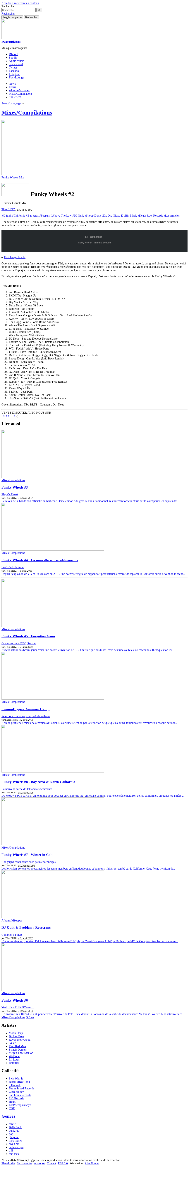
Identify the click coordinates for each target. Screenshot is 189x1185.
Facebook (14, 70)
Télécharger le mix (14, 257)
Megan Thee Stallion (21, 1052)
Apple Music (16, 60)
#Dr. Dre (107, 215)
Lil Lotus (14, 1059)
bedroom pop (16, 1147)
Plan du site (8, 1163)
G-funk (30, 1017)
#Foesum (44, 215)
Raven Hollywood (19, 1039)
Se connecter (24, 1163)
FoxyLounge (16, 77)
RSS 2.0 (63, 1163)
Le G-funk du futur (12, 567)
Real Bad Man (17, 1046)
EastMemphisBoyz (20, 1105)
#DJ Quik (78, 215)
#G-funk (6, 215)
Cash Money (16, 1091)
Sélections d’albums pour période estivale (25, 716)
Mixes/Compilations (20, 93)
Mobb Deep (16, 1033)
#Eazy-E (118, 215)
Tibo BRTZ (8, 209)
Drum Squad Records (21, 1088)
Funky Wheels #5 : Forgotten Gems (28, 636)
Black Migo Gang (19, 1081)
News (12, 83)
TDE (12, 1108)
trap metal (14, 1153)
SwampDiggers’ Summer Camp (25, 709)
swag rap (14, 1143)
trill (11, 1150)
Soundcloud (16, 64)
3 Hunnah (14, 1085)
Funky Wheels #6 (14, 1000)
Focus (12, 87)
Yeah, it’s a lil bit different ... (17, 1007)
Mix (21, 177)
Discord (13, 54)
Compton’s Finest (11, 934)
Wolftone (14, 1056)
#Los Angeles (172, 215)
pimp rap (14, 1137)
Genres (8, 1116)
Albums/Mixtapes (19, 90)
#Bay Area (32, 215)
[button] (8, 13)
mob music (15, 1140)
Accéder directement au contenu (20, 3)
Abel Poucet (92, 1163)
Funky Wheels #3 (14, 487)
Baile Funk (15, 1127)
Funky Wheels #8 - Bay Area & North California (38, 782)
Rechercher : (8, 6)
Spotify (13, 57)
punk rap (14, 1130)
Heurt (12, 1101)
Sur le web (15, 97)
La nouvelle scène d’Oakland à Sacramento (26, 789)
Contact (51, 1163)
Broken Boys (16, 1036)
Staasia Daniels (18, 1049)
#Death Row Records (150, 215)
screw (12, 1124)
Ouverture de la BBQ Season (18, 643)
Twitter (13, 67)
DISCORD (8, 415)
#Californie (18, 215)
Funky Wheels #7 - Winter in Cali (26, 855)
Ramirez (14, 1062)
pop (11, 1133)
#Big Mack (130, 215)
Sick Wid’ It (16, 1078)
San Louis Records (20, 1095)
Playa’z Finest (9, 494)
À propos (39, 1163)
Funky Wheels (9, 177)
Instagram (14, 74)
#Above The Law (61, 215)
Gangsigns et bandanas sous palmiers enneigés (28, 861)
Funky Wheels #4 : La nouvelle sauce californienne (39, 560)
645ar (12, 1042)
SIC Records (16, 1098)
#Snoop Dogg (93, 215)
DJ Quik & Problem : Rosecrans (26, 927)
